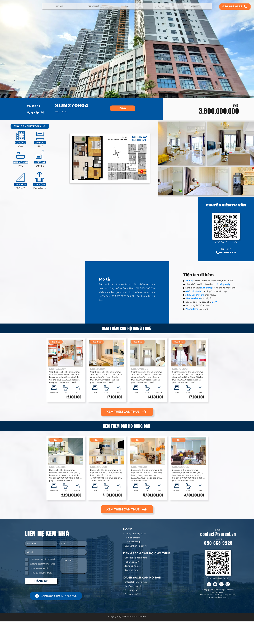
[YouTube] (215, 584)
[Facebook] (209, 584)
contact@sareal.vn (218, 534)
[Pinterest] (221, 584)
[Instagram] (227, 584)
